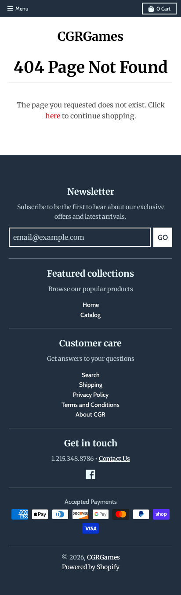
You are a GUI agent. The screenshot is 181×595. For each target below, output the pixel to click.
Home (91, 305)
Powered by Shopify (90, 567)
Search (91, 375)
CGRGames (90, 36)
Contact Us (114, 459)
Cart (163, 8)
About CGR (90, 414)
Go (163, 237)
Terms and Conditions (90, 405)
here (52, 115)
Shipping (90, 384)
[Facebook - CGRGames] (90, 474)
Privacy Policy (91, 395)
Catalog (90, 315)
